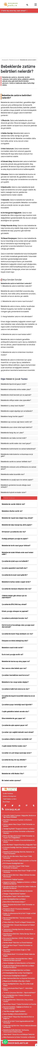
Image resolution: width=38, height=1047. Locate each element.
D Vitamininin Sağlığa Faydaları (13, 879)
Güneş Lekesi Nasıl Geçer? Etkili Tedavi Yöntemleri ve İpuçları (16, 867)
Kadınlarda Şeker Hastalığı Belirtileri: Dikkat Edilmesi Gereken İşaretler (17, 959)
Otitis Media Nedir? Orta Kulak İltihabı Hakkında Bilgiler (19, 955)
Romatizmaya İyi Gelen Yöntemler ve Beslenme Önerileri (18, 832)
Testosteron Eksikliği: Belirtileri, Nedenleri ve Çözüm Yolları (18, 930)
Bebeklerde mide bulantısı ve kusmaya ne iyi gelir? (17, 455)
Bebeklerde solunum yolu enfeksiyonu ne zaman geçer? (18, 468)
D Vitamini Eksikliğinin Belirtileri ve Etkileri (16, 970)
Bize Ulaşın (6, 802)
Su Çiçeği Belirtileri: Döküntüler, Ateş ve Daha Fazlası (18, 1000)
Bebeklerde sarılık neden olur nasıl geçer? (16, 443)
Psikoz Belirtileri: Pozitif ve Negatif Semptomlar (19, 922)
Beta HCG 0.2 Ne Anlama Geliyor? (14, 902)
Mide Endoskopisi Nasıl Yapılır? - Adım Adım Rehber (18, 989)
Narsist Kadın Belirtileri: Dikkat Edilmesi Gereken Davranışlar (19, 876)
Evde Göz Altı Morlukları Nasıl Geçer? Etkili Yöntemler (17, 857)
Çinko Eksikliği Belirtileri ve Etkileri (14, 899)
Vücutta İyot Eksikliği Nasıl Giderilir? (15, 976)
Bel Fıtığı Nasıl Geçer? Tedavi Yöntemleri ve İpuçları (17, 946)
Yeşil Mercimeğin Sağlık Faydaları (14, 1011)
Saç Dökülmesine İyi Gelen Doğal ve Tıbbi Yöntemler (16, 950)
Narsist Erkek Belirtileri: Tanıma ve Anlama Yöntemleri (17, 918)
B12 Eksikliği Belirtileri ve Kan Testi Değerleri (18, 973)
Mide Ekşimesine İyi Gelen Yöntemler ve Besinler (19, 1037)
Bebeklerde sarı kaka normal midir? (14, 438)
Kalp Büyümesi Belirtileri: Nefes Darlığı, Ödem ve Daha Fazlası (19, 934)
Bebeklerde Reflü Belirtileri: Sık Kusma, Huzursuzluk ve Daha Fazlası (16, 1031)
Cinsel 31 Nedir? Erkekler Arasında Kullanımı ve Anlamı (19, 841)
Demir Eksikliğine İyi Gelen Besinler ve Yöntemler (19, 963)
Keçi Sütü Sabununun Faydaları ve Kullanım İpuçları (17, 820)
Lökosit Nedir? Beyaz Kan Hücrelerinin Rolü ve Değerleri (18, 1017)
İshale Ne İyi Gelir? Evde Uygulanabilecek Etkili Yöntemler (18, 1022)
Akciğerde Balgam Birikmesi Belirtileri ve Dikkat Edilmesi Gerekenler (18, 966)
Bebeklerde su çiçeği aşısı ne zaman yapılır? (17, 480)
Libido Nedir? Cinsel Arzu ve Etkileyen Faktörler (19, 1034)
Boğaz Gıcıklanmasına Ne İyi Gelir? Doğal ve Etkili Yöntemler (19, 914)
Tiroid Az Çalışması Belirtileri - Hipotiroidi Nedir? (19, 992)
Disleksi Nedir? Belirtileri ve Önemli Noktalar (17, 942)
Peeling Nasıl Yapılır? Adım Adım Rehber (16, 896)
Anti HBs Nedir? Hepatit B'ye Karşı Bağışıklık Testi (19, 845)
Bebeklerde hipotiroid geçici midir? (13, 384)
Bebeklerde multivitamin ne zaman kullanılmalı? (18, 449)
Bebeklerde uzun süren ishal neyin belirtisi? (16, 427)
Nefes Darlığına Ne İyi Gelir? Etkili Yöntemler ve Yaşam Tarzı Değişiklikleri (18, 836)
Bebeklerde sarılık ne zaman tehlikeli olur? (16, 462)
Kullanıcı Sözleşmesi (9, 796)
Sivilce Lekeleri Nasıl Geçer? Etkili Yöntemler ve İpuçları (19, 825)
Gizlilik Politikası (8, 793)
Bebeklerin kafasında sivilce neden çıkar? (16, 389)
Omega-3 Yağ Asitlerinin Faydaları (14, 894)
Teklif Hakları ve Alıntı (10, 799)
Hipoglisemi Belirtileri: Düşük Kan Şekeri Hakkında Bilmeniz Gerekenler (19, 887)
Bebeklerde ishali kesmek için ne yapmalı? (16, 395)
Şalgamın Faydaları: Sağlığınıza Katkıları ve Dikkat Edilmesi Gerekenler (19, 883)
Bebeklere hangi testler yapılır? (12, 416)
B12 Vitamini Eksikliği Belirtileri (13, 863)
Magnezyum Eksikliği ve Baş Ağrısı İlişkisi (16, 981)
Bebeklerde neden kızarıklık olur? (13, 474)
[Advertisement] (19, 34)
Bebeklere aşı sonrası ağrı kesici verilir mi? (16, 422)
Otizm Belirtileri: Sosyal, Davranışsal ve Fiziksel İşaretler (19, 926)
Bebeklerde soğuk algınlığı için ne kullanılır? (17, 411)
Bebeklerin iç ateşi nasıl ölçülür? (13, 406)
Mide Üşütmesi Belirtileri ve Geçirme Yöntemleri (19, 978)
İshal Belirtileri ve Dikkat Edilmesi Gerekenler (18, 891)
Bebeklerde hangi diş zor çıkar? (12, 433)
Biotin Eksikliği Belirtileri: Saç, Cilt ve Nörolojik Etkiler (18, 984)
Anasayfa (5, 60)
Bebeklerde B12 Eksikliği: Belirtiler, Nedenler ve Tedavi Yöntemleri (18, 852)
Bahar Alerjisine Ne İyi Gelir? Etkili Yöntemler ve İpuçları (18, 905)
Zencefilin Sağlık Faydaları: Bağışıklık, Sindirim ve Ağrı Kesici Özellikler (19, 816)
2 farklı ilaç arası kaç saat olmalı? (13, 11)
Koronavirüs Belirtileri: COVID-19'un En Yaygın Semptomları (18, 939)
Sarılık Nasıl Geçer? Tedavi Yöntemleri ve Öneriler (19, 1004)
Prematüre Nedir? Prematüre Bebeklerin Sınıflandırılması (16, 909)
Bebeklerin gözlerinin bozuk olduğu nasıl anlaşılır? (16, 486)
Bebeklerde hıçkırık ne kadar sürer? (13, 492)
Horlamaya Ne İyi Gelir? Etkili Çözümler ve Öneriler (20, 860)
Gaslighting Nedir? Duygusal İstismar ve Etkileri (19, 829)
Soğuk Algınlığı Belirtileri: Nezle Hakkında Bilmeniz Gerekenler (19, 1026)
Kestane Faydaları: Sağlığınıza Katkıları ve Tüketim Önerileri (17, 1007)
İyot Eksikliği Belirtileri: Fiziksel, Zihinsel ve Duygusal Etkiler (17, 996)
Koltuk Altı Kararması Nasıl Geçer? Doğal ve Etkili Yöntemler (19, 871)
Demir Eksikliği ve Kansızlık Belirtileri (15, 1014)
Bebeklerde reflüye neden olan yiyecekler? (16, 400)
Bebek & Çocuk (14, 60)
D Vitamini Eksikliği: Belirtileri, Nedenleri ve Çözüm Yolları (19, 848)
